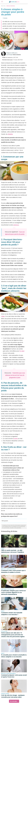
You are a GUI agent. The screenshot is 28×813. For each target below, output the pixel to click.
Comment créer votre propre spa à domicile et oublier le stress (13, 571)
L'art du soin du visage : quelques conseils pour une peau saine (13, 696)
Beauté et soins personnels (8, 568)
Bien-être (3, 5)
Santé (2, 548)
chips (3, 316)
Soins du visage (5, 693)
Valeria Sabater (17, 54)
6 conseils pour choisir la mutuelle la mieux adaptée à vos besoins (13, 656)
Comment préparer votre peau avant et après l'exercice (14, 676)
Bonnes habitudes (11, 5)
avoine (15, 438)
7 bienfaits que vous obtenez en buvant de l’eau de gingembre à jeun (15, 375)
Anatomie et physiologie (7, 589)
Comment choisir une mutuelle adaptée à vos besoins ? (11, 613)
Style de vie (4, 631)
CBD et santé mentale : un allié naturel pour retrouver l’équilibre (12, 551)
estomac (16, 225)
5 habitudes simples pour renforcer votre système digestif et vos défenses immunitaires (13, 592)
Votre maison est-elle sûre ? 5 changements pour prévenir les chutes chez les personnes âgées (13, 634)
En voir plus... (14, 701)
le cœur (22, 351)
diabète (10, 134)
